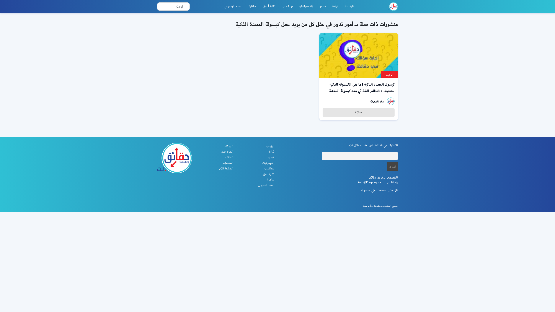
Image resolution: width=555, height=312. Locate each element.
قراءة (335, 6)
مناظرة (252, 6)
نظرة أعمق (269, 6)
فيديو (322, 6)
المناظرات (228, 163)
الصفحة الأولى (225, 168)
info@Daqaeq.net (370, 182)
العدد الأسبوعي (233, 6)
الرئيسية (349, 6)
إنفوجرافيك (306, 6)
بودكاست (287, 6)
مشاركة (358, 112)
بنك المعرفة (377, 101)
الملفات (229, 157)
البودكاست (227, 146)
